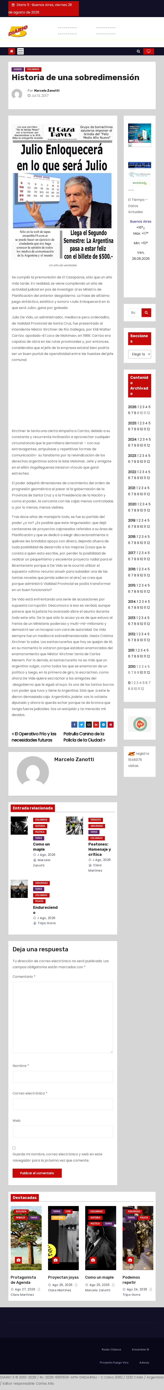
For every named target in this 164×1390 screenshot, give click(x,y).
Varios (18, 69)
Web (16, 1120)
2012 (131, 634)
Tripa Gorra (46, 923)
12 (148, 429)
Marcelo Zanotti (46, 91)
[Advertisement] (63, 396)
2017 (131, 552)
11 (145, 429)
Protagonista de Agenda (23, 1280)
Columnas (33, 69)
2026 (132, 406)
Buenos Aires (140, 221)
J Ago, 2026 (46, 855)
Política (39, 832)
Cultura (58, 1217)
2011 (131, 650)
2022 (132, 471)
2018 (131, 536)
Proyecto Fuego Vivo (114, 1363)
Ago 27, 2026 (25, 1289)
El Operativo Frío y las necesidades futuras (34, 737)
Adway (144, 1363)
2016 (131, 569)
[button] (138, 51)
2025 (132, 423)
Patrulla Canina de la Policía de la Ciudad (84, 737)
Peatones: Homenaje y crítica (99, 849)
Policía (39, 901)
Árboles (20, 1217)
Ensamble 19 (140, 1349)
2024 (132, 439)
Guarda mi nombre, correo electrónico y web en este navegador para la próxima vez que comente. (57, 1157)
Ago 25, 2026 (99, 1285)
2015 (131, 585)
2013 (131, 617)
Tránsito (96, 819)
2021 (131, 487)
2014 (132, 601)
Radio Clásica (111, 1349)
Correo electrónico (30, 1093)
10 (141, 429)
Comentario (24, 976)
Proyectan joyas (63, 1277)
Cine (68, 1211)
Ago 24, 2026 (137, 1289)
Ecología (21, 1211)
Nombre (21, 1065)
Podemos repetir (131, 1280)
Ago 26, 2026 (62, 1285)
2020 (132, 504)
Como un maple (41, 847)
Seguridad (97, 826)
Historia (40, 826)
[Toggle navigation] (20, 51)
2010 (131, 666)
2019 (131, 520)
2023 (132, 455)
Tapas (38, 838)
